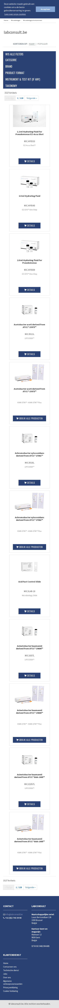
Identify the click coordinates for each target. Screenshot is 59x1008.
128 (21, 98)
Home (6, 20)
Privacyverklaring (10, 987)
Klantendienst (12, 954)
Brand (8, 66)
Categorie (11, 60)
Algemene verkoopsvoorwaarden (12, 982)
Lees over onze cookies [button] (15, 14)
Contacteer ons (10, 966)
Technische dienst (11, 970)
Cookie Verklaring (10, 991)
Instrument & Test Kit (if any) (22, 79)
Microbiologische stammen (32, 20)
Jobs (5, 974)
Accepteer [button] (45, 9)
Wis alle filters (14, 54)
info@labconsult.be (14, 914)
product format (14, 72)
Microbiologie (15, 20)
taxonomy (11, 85)
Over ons (7, 977)
